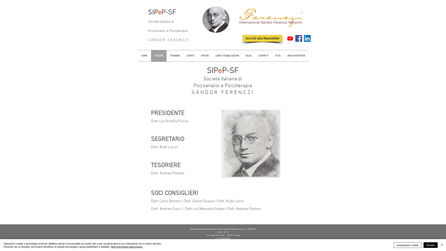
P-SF (169, 12)
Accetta (430, 245)
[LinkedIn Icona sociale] (307, 38)
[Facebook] (298, 38)
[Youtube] (290, 38)
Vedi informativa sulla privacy (127, 246)
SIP (153, 12)
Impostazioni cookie (407, 245)
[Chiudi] (442, 245)
